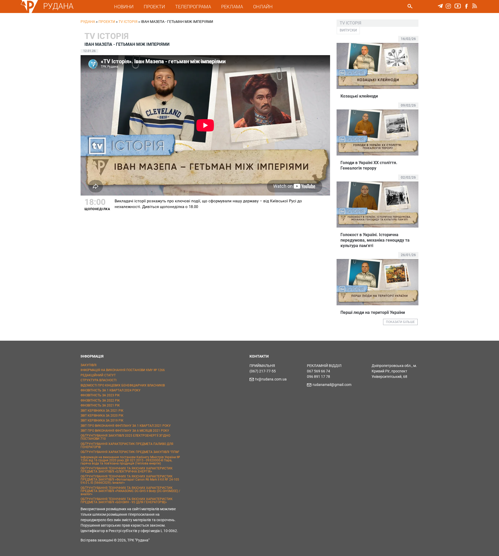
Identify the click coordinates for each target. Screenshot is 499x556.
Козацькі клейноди (359, 96)
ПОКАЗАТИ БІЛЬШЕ (400, 322)
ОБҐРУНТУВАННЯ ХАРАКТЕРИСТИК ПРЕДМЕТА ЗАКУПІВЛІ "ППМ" (130, 452)
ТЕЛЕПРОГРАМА (193, 6)
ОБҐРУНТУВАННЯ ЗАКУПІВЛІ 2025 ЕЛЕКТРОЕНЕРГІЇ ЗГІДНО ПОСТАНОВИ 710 (125, 437)
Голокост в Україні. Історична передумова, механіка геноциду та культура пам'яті (375, 240)
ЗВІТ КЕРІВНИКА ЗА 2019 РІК (102, 420)
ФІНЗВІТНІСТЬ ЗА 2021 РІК (100, 405)
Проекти (107, 22)
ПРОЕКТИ (154, 6)
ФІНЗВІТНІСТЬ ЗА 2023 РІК (100, 395)
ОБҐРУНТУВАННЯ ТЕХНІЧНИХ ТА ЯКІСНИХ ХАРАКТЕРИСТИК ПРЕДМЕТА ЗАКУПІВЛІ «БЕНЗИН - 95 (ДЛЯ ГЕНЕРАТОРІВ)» (127, 500)
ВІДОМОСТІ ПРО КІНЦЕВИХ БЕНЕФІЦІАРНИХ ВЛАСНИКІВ (123, 385)
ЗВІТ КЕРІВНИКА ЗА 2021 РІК (102, 410)
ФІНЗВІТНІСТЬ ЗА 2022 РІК (100, 400)
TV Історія (128, 22)
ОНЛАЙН (263, 6)
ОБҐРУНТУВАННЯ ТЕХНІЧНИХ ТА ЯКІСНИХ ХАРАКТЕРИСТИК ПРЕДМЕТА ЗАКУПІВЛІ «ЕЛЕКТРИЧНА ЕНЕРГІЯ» (127, 470)
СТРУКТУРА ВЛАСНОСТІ (98, 380)
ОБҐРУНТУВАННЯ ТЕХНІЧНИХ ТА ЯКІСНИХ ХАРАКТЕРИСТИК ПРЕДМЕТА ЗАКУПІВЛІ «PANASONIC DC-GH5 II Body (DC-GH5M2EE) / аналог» (130, 491)
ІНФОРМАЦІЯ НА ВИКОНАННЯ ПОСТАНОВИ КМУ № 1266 (123, 370)
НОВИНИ (124, 6)
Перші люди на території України (372, 312)
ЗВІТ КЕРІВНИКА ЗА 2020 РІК (102, 415)
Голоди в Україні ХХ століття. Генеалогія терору (368, 165)
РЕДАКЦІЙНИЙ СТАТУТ (98, 375)
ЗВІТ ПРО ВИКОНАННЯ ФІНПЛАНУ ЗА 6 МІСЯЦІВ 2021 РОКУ (125, 430)
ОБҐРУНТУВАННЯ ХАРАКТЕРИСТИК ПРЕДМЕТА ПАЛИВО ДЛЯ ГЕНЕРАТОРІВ (127, 445)
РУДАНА (58, 6)
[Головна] (29, 12)
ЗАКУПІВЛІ (88, 365)
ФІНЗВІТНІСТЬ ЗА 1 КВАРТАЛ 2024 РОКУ (111, 390)
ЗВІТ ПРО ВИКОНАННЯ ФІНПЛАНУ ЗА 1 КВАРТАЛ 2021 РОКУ (126, 426)
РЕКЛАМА (232, 6)
